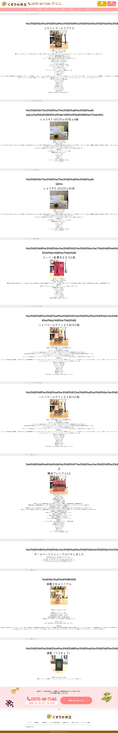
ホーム (30, 9)
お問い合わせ (102, 5)
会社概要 (79, 11)
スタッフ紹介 (54, 9)
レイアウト (38, 11)
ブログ (79, 9)
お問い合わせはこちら (76, 700)
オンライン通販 (111, 5)
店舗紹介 (71, 9)
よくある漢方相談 (38, 9)
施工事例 (55, 11)
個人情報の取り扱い (30, 726)
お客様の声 (46, 9)
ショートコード (47, 11)
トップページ (30, 11)
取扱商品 (63, 9)
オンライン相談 (85, 722)
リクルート (71, 11)
